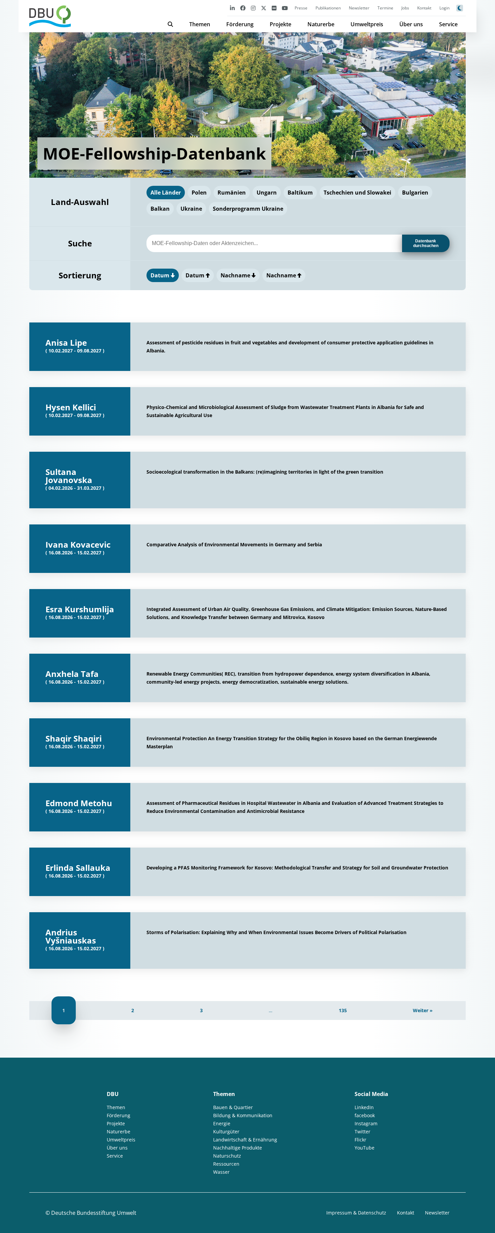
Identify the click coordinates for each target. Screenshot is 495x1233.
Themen (199, 24)
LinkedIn (364, 1107)
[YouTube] (285, 8)
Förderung (240, 24)
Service (448, 24)
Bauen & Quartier (233, 1107)
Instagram (366, 1123)
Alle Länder (166, 192)
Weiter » (423, 1010)
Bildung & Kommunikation (242, 1115)
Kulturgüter (226, 1131)
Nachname (236, 275)
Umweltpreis (367, 24)
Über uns (411, 24)
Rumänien (232, 192)
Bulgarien (415, 192)
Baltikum (300, 192)
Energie (221, 1123)
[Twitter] (263, 8)
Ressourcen (226, 1164)
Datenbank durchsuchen (425, 243)
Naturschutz (227, 1156)
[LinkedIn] (232, 8)
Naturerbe (320, 24)
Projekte (280, 24)
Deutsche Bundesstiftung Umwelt (93, 1213)
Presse (301, 8)
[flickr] (274, 8)
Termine (385, 8)
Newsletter (359, 8)
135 (343, 1010)
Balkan (160, 208)
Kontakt (424, 8)
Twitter (362, 1131)
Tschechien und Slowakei (357, 192)
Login (444, 8)
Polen (199, 192)
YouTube (364, 1147)
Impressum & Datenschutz (356, 1212)
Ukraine (191, 208)
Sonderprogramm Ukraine (248, 208)
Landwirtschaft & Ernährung (245, 1139)
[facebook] (242, 8)
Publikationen (328, 8)
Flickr (360, 1139)
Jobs (405, 8)
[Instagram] (253, 8)
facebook (365, 1115)
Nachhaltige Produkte (237, 1147)
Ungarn (267, 192)
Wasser (221, 1172)
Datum (161, 275)
